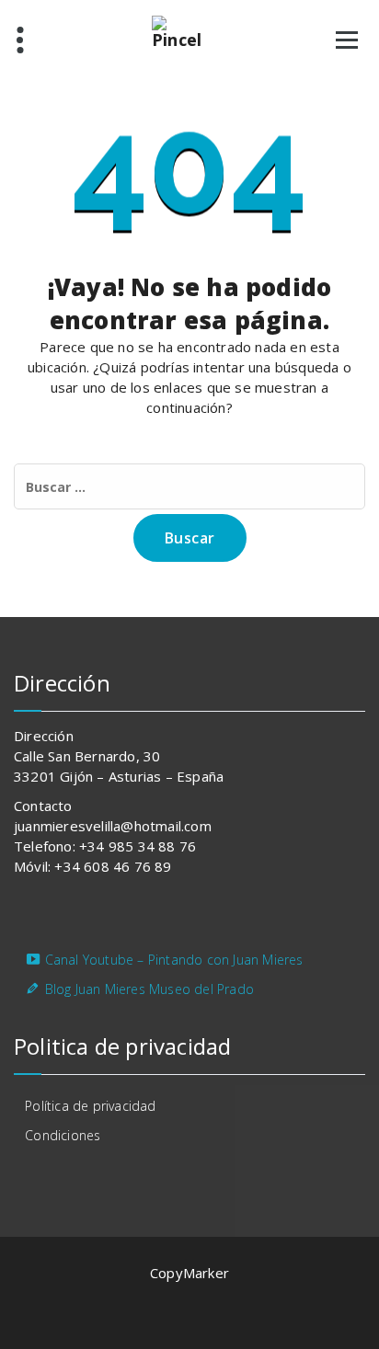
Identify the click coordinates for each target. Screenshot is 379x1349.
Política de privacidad (90, 1106)
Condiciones (62, 1135)
